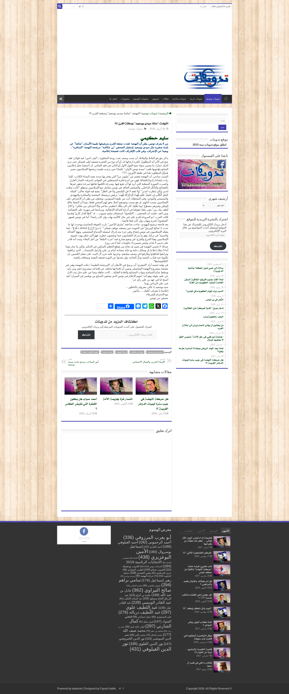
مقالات (166, 98)
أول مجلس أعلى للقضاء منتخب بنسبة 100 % (197, 596)
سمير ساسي (152, 585)
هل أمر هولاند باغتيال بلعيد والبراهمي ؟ (197, 582)
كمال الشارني (150, 623)
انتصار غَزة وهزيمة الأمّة (118, 398)
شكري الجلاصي (134, 586)
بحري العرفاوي (161, 573)
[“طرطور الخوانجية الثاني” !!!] (222, 557)
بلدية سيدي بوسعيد (155, 352)
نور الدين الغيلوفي (146, 646)
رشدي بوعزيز (127, 576)
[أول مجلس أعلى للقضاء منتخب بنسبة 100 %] (222, 599)
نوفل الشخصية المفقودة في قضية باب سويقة (198, 637)
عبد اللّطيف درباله (139, 612)
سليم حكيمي (107, 352)
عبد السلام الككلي (130, 598)
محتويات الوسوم (140, 98)
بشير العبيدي (140, 572)
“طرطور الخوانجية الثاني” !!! (197, 552)
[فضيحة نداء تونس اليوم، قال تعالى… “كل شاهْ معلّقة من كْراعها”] (222, 542)
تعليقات (188, 530)
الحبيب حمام (154, 569)
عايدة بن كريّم (140, 595)
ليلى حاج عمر (135, 626)
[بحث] (59, 6)
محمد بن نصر (154, 631)
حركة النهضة (121, 352)
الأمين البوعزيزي (153, 554)
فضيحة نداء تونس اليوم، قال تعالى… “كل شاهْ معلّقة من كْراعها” (197, 541)
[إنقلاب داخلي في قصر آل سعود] (222, 667)
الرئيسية (226, 98)
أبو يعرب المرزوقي (147, 537)
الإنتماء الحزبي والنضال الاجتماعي (148, 360)
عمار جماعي (142, 616)
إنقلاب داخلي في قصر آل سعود (199, 664)
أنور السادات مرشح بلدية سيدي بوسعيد (83, 362)
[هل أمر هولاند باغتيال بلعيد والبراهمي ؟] (222, 585)
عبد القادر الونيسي (151, 602)
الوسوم (214, 530)
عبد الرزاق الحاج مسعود (148, 596)
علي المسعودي (161, 617)
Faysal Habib (108, 688)
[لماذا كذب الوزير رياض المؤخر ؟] (222, 626)
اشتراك (86, 335)
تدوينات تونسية (213, 98)
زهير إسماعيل (156, 580)
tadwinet (77, 688)
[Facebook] (83, 7)
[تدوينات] (206, 76)
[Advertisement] (144, 37)
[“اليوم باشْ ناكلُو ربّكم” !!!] (222, 612)
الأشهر (225, 530)
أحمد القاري (152, 546)
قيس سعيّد (146, 621)
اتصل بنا (203, 6)
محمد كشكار (154, 635)
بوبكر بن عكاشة (137, 352)
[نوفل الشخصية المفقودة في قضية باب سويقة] (222, 639)
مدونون (155, 98)
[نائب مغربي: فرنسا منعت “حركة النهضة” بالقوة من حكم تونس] (222, 570)
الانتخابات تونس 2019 (151, 566)
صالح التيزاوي (151, 590)
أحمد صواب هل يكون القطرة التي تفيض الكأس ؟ (81, 403)
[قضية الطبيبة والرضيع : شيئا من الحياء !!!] (222, 653)
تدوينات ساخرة (179, 98)
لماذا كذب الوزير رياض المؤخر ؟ (200, 623)
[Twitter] (79, 7)
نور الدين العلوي (146, 644)
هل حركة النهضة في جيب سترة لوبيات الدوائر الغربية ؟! (153, 403)
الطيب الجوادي (133, 569)
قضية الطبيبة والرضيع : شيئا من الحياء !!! (199, 650)
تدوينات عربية (196, 98)
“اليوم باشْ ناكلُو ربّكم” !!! (197, 608)
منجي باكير (138, 635)
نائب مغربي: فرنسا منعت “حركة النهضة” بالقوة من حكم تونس (198, 569)
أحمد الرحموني (155, 542)
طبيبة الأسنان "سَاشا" (90, 352)
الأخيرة (201, 530)
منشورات (125, 98)
